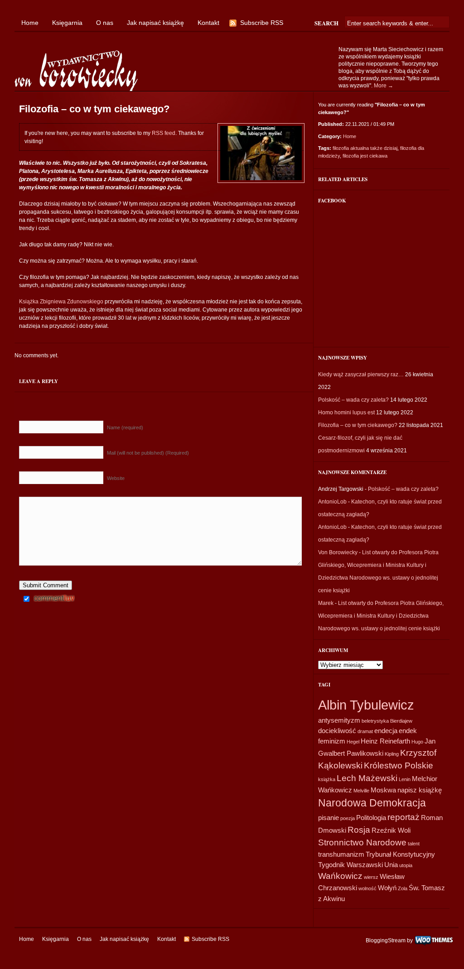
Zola (402, 888)
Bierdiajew (401, 721)
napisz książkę (419, 790)
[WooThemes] (434, 940)
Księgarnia (67, 22)
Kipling (392, 754)
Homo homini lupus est (346, 412)
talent (414, 843)
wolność (367, 888)
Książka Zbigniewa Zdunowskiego (61, 301)
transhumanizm (341, 854)
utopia (405, 865)
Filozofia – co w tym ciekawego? (357, 425)
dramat (365, 731)
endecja (385, 730)
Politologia (371, 817)
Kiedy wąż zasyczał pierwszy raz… (361, 374)
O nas (104, 22)
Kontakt (208, 22)
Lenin (405, 779)
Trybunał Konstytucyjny (400, 854)
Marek (326, 603)
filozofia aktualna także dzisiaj (365, 148)
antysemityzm (339, 720)
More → (383, 85)
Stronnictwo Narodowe (362, 842)
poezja (347, 818)
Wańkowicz (340, 876)
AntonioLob (332, 502)
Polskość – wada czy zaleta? (353, 400)
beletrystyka (375, 721)
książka (326, 779)
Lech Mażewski (367, 778)
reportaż (403, 817)
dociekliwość (337, 730)
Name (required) (125, 427)
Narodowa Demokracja (372, 803)
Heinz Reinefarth (385, 741)
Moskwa (383, 790)
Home (30, 22)
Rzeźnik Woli (391, 830)
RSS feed (163, 133)
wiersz (371, 877)
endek (408, 730)
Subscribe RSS (261, 22)
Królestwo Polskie (398, 765)
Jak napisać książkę (155, 22)
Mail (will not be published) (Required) (148, 453)
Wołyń (387, 888)
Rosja (359, 830)
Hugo (417, 741)
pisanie (328, 817)
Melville (361, 790)
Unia (391, 864)
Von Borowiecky (338, 552)
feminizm (331, 741)
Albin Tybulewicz (366, 704)
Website (116, 478)
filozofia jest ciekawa (365, 155)
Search (326, 23)
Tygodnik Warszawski (350, 864)
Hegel (353, 741)
